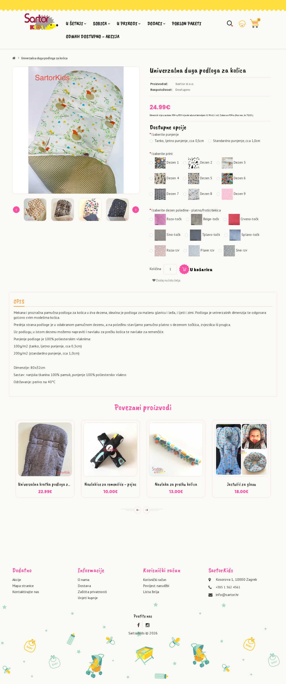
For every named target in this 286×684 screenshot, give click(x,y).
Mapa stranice (23, 585)
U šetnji (74, 23)
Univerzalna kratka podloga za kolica (50, 484)
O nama (84, 579)
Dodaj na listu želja (168, 280)
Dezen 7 (172, 194)
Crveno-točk (249, 219)
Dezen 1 (172, 162)
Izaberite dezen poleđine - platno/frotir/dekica (186, 210)
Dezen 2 (205, 162)
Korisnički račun (154, 579)
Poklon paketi (186, 23)
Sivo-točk (173, 234)
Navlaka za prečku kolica (176, 484)
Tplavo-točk (210, 234)
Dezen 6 (239, 178)
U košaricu (201, 269)
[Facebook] (138, 624)
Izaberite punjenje (165, 134)
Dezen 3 (239, 162)
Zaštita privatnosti (92, 591)
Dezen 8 (205, 194)
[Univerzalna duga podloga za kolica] (76, 130)
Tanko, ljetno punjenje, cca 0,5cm (179, 141)
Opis (19, 301)
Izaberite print (162, 154)
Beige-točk (210, 219)
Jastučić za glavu (241, 484)
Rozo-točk (174, 219)
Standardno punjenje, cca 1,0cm (236, 141)
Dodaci (154, 23)
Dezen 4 (172, 178)
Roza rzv (172, 250)
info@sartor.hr (227, 594)
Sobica (100, 23)
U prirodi (127, 23)
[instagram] (147, 624)
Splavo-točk (250, 234)
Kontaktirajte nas (25, 591)
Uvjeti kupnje (88, 597)
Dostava (84, 585)
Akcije (16, 579)
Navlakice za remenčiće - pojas (110, 484)
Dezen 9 (239, 194)
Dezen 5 (205, 178)
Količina (155, 269)
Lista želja (151, 591)
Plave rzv (207, 250)
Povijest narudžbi (156, 585)
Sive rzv (241, 250)
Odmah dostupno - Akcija (92, 36)
